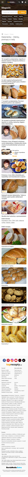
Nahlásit (16, 389)
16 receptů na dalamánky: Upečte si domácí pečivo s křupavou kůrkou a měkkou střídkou (13, 60)
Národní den (6, 150)
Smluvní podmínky (6, 390)
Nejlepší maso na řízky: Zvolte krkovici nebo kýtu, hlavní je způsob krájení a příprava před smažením (14, 464)
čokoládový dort (6, 220)
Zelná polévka (5, 403)
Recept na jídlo (5, 370)
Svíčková (4, 401)
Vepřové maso (5, 409)
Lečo (21, 425)
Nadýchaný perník (6, 427)
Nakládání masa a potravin (8, 397)
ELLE (15, 376)
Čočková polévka (6, 422)
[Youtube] (16, 360)
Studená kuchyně (18, 21)
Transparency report (19, 390)
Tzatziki (18, 405)
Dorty (12, 415)
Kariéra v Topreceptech (20, 385)
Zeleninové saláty (19, 413)
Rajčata (4, 21)
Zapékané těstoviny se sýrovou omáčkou (11, 437)
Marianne (16, 375)
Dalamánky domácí (7, 324)
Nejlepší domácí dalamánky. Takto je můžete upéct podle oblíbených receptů (14, 196)
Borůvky (10, 21)
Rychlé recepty (18, 410)
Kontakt (16, 392)
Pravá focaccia (10, 401)
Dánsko (8, 222)
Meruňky (21, 19)
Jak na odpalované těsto (12, 398)
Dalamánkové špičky (7, 266)
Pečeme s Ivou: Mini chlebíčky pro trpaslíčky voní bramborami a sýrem (13, 176)
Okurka (16, 16)
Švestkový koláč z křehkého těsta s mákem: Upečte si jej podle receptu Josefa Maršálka (12, 451)
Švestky (4, 19)
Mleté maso (19, 407)
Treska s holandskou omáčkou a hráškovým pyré (13, 434)
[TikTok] (23, 360)
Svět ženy (4, 376)
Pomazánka (5, 24)
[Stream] (19, 360)
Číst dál (14, 156)
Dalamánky (5, 285)
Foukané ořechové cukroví (8, 442)
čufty (16, 220)
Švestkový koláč (5, 428)
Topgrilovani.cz (18, 373)
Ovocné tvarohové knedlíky (13, 419)
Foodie (16, 387)
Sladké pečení (19, 24)
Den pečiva (15, 150)
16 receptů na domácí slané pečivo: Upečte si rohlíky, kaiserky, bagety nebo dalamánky (13, 122)
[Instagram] (12, 360)
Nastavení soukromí (6, 382)
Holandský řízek (10, 424)
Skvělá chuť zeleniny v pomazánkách (14, 216)
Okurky (15, 19)
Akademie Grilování (7, 16)
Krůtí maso (13, 407)
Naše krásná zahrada (7, 378)
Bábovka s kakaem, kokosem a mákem (11, 439)
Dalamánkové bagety (8, 246)
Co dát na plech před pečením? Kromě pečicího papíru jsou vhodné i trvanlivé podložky (14, 81)
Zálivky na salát (12, 403)
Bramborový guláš (10, 420)
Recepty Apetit (5, 375)
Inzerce (16, 382)
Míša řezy (17, 424)
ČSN (13, 220)
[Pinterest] (8, 360)
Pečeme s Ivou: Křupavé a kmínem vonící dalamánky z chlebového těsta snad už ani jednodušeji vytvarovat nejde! (14, 144)
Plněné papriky (13, 417)
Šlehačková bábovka (19, 401)
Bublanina (20, 427)
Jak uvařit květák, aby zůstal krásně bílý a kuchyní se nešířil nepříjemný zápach (14, 461)
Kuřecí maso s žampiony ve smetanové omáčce (13, 435)
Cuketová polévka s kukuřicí (8, 446)
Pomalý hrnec (21, 409)
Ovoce (16, 415)
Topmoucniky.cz (18, 371)
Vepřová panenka (11, 405)
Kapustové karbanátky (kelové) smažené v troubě (14, 441)
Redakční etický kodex (7, 392)
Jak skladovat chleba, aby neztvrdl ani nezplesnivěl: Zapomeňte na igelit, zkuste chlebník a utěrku (14, 457)
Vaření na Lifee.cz (6, 371)
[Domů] (2, 34)
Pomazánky (11, 395)
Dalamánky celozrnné (8, 305)
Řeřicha (9, 400)
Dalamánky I (5, 344)
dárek (13, 222)
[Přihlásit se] (26, 2)
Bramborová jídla (13, 409)
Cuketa (10, 19)
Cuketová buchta (15, 425)
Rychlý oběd (14, 427)
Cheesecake (19, 420)
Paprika (21, 16)
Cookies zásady (5, 387)
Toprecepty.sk (17, 370)
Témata (11, 34)
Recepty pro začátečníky (7, 410)
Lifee (15, 378)
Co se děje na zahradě (17, 400)
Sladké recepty (16, 412)
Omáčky (12, 24)
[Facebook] (4, 360)
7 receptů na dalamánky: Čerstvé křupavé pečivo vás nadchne (13, 102)
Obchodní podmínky (6, 389)
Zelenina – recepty (19, 395)
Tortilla (16, 397)
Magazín (6, 7)
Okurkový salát (14, 422)
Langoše (8, 425)
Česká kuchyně (10, 413)
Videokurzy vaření (6, 373)
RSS (15, 384)
